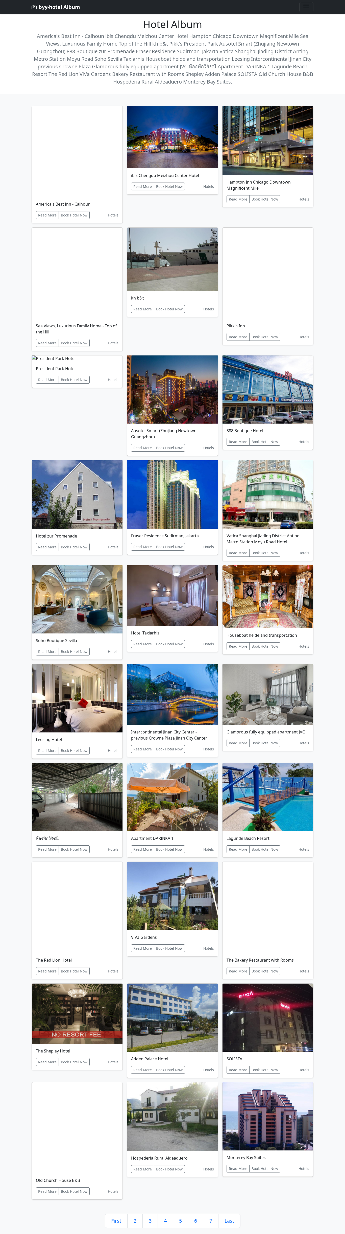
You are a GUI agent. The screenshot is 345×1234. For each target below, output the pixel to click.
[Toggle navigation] (306, 7)
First (116, 1220)
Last (229, 1220)
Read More (47, 215)
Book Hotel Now (74, 215)
